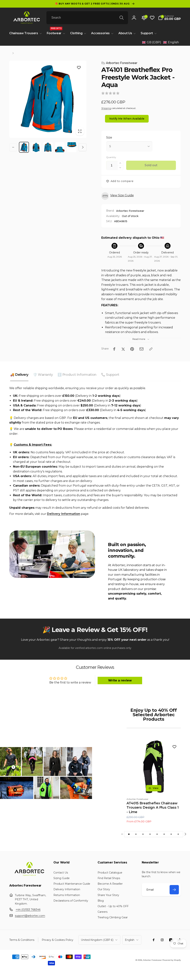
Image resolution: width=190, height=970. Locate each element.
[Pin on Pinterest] (132, 349)
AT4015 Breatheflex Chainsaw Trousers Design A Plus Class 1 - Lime (153, 807)
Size (109, 137)
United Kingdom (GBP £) (97, 940)
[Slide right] (82, 147)
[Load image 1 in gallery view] (24, 147)
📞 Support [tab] (110, 375)
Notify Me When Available (126, 118)
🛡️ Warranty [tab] (43, 375)
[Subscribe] (174, 889)
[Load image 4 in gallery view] (59, 147)
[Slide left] (13, 147)
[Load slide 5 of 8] (157, 834)
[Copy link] (151, 349)
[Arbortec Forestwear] (28, 876)
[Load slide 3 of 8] (143, 834)
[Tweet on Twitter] (123, 349)
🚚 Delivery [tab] (19, 375)
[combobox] (87, 17)
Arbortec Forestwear (119, 63)
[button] (169, 17)
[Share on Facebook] (114, 349)
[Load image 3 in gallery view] (48, 147)
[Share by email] (141, 349)
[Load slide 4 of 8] (150, 834)
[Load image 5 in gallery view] (71, 147)
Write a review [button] (120, 680)
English (129, 940)
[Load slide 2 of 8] (136, 834)
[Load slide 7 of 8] (171, 834)
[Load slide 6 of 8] (164, 834)
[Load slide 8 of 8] (178, 834)
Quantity (111, 157)
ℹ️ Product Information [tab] (77, 375)
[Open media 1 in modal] (47, 99)
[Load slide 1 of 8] (129, 834)
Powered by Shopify (171, 960)
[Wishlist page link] (152, 17)
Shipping (106, 108)
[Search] (121, 17)
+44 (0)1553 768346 (28, 909)
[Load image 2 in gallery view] (35, 147)
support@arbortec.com (30, 915)
